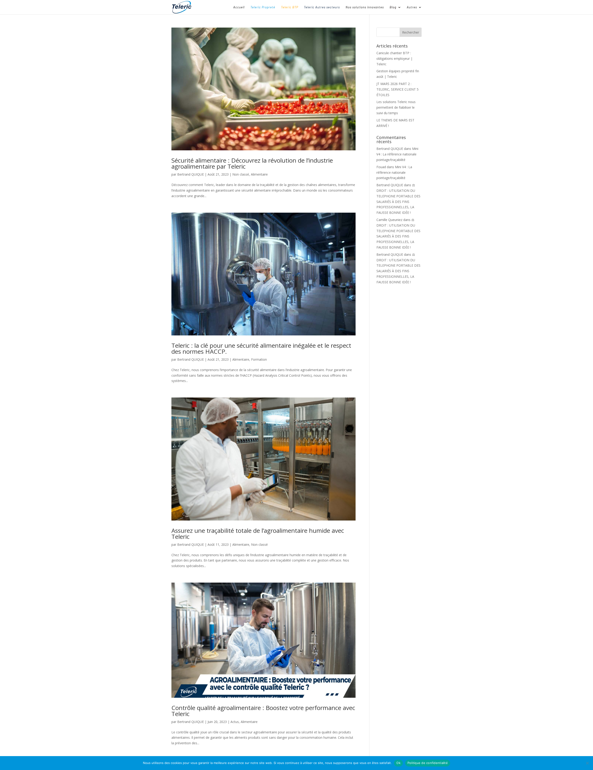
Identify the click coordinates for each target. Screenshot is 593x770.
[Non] (587, 763)
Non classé (240, 174)
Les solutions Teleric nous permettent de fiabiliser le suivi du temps (396, 107)
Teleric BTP (289, 7)
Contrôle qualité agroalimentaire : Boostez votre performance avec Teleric (263, 711)
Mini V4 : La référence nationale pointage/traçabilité (397, 154)
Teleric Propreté (262, 7)
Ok (398, 763)
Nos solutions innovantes (365, 7)
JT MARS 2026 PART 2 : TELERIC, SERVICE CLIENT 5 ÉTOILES (397, 89)
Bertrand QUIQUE (190, 174)
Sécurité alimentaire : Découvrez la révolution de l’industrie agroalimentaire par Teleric (252, 163)
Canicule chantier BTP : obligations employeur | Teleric (394, 58)
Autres (412, 7)
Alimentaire (259, 174)
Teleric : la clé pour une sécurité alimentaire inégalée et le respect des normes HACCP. (261, 348)
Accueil (239, 7)
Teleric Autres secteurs (322, 7)
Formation (259, 359)
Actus (234, 722)
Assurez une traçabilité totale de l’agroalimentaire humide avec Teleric (257, 533)
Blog (393, 7)
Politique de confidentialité (427, 763)
